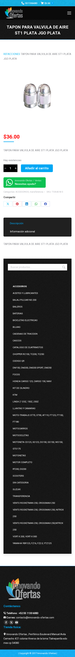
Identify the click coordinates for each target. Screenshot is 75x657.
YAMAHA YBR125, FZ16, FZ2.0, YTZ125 (32, 543)
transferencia (36, 191)
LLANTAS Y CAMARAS (24, 408)
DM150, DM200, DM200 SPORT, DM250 (32, 367)
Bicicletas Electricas (25, 320)
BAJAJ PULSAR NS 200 (24, 300)
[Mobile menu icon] (69, 13)
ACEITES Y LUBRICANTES (25, 293)
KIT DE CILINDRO (21, 388)
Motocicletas (21, 435)
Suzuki (17, 489)
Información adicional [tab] (22, 231)
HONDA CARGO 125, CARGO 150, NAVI (32, 381)
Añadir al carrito (37, 168)
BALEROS (17, 306)
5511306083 (31, 3)
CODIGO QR (18, 361)
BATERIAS (18, 313)
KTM (15, 395)
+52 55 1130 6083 (28, 613)
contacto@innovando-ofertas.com (35, 617)
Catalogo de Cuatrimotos (28, 347)
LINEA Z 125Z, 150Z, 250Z (26, 401)
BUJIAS (16, 327)
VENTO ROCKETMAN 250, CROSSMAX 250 (34, 503)
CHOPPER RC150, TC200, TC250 (28, 354)
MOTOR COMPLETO (22, 462)
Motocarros (20, 428)
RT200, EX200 (19, 469)
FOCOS (16, 374)
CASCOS (17, 340)
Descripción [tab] (16, 223)
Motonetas (19, 455)
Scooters (18, 475)
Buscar (63, 267)
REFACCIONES (11, 54)
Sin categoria (21, 482)
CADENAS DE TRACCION (25, 333)
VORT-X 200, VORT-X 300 (25, 536)
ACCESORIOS (22, 191)
